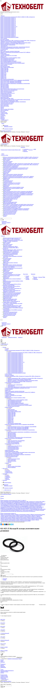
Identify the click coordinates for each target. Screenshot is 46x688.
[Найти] (1, 14)
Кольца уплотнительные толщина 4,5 (20, 517)
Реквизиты (2, 666)
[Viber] (8, 524)
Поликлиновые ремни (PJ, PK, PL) (15, 445)
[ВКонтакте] (1, 524)
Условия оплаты (3, 674)
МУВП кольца (22, 504)
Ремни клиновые (11, 409)
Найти (2, 686)
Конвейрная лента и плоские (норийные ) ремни (18, 399)
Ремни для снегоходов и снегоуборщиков (16, 440)
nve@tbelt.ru (8, 130)
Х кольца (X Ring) (6, 503)
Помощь (2, 672)
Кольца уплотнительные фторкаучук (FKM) (21, 520)
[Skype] (11, 524)
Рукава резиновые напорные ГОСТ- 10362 (16, 510)
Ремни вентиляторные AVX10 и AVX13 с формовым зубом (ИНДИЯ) (22, 426)
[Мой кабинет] (1, 321)
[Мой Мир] (4, 524)
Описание (5, 578)
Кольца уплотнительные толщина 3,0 (13, 516)
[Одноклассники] (3, 524)
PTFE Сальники (3, 501)
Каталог (7, 349)
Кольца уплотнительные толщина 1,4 (23, 514)
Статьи (1, 669)
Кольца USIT (13, 503)
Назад (7, 348)
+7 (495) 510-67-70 (4, 119)
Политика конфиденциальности (7, 670)
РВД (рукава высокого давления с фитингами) (25, 503)
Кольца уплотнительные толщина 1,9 (24, 515)
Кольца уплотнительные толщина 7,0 (13, 519)
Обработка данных (4, 671)
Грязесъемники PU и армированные (15, 384)
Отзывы (4, 579)
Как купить (7, 470)
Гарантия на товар (4, 677)
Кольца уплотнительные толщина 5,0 (9, 518)
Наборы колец (9, 505)
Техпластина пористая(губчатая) (13, 511)
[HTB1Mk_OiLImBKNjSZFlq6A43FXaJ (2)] (13, 552)
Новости (2, 665)
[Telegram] (13, 524)
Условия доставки (4, 675)
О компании (3, 664)
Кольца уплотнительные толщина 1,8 (9, 515)
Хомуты (9, 465)
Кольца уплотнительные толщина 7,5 (28, 519)
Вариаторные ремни (6, 509)
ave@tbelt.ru (3, 130)
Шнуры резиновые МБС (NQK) (16, 509)
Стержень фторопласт (29, 504)
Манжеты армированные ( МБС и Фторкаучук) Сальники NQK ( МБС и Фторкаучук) (25, 378)
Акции (1, 660)
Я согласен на (11, 658)
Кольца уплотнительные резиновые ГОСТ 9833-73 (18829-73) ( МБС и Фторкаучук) (25, 352)
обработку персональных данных (14, 658)
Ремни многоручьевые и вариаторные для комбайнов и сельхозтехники (22, 431)
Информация (3, 667)
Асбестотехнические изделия (14, 458)
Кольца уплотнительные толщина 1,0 (8, 514)
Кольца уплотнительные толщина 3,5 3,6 (29, 516)
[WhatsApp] (9, 524)
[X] (6, 524)
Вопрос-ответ (3, 678)
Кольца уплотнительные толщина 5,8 (24, 518)
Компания (7, 475)
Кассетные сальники (11, 501)
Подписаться (19, 657)
